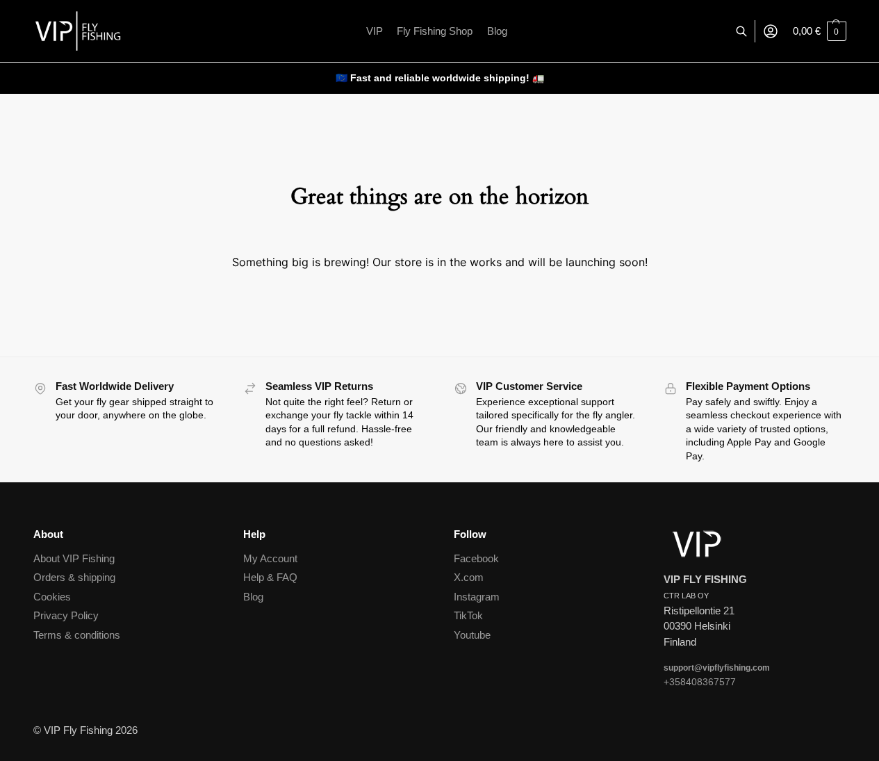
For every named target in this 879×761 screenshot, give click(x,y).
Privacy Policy (66, 615)
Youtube (472, 635)
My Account (270, 558)
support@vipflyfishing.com (717, 668)
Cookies (52, 597)
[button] (819, 31)
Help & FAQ (270, 577)
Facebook (476, 558)
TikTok (468, 615)
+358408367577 (700, 681)
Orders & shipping (74, 577)
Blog (253, 597)
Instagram (477, 597)
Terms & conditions (76, 635)
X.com (469, 577)
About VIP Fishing (74, 558)
